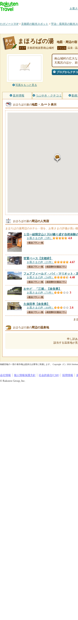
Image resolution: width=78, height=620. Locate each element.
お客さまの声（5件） (40, 238)
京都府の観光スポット (34, 23)
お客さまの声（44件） (40, 307)
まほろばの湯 (36, 41)
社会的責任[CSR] (49, 375)
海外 (31, 16)
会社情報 (5, 375)
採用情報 (67, 375)
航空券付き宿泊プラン (56, 267)
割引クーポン (65, 16)
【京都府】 (38, 258)
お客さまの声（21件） (40, 262)
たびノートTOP (9, 23)
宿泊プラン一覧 (35, 243)
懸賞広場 (48, 16)
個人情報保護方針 (25, 375)
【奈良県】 (42, 288)
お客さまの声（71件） (40, 292)
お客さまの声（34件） (40, 277)
